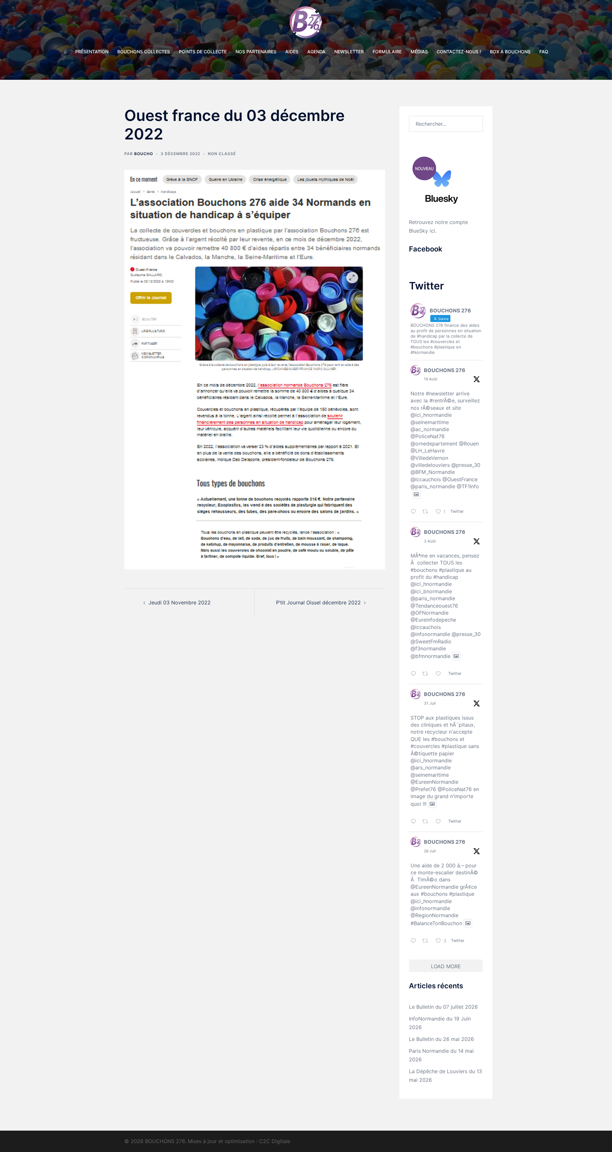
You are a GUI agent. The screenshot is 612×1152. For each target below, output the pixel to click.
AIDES (291, 51)
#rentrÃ (438, 400)
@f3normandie (428, 648)
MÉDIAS (419, 51)
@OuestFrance (459, 479)
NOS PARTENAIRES (256, 51)
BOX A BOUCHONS (510, 51)
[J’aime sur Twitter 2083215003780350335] (440, 822)
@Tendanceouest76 (434, 605)
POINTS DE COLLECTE (203, 51)
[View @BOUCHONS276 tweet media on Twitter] (416, 494)
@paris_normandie (433, 486)
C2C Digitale (274, 1141)
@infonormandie (430, 634)
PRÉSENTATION (91, 51)
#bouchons (424, 570)
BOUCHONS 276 (444, 370)
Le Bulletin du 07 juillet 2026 (443, 1007)
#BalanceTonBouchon (436, 923)
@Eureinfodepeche (433, 620)
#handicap (445, 577)
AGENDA (316, 51)
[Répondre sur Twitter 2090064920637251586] (415, 512)
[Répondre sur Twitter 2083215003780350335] (415, 822)
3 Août (430, 541)
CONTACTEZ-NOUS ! (459, 51)
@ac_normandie (430, 429)
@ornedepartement (434, 443)
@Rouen (469, 443)
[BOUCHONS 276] (306, 24)
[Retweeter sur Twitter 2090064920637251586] (427, 512)
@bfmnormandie (430, 656)
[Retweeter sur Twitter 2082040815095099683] (427, 941)
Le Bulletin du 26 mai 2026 (441, 1039)
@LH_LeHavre (428, 450)
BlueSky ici (422, 231)
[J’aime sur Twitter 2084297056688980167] (440, 674)
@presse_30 (465, 465)
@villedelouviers (430, 465)
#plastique (451, 570)
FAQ (543, 51)
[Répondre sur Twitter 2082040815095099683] (415, 941)
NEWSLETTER (349, 51)
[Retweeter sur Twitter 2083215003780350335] (427, 822)
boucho (143, 153)
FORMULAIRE (387, 51)
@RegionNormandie (434, 915)
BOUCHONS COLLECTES (143, 51)
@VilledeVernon (429, 458)
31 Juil (430, 703)
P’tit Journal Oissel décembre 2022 (318, 602)
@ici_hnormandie (431, 415)
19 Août (430, 379)
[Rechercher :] (446, 124)
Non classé (222, 153)
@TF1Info (468, 486)
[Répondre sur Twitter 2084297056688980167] (415, 674)
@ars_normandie (431, 767)
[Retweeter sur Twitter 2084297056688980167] (427, 674)
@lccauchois (426, 479)
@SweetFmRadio (431, 641)
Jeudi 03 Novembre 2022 (180, 602)
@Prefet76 (423, 789)
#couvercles (425, 746)
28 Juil (430, 851)
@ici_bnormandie (431, 591)
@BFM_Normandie (433, 472)
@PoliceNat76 (428, 436)
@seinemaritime (430, 422)
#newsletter (440, 393)
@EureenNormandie (434, 782)
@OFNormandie (429, 613)
